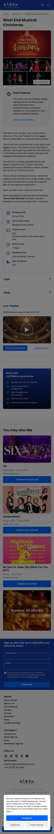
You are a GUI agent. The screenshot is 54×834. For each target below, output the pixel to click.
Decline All (15, 825)
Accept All (27, 818)
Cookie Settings (36, 825)
